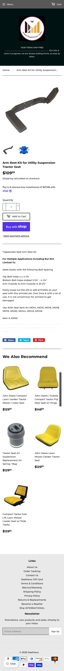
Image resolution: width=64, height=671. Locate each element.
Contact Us (32, 575)
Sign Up (55, 631)
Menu (10, 4)
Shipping (8, 178)
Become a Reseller (32, 604)
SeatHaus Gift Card (32, 579)
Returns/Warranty (32, 587)
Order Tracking (32, 571)
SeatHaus (33, 652)
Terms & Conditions (32, 583)
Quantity (8, 200)
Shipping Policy (32, 591)
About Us (32, 567)
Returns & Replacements (32, 599)
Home (6, 70)
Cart (58, 4)
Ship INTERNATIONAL (32, 608)
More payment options (16, 235)
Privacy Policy (32, 595)
